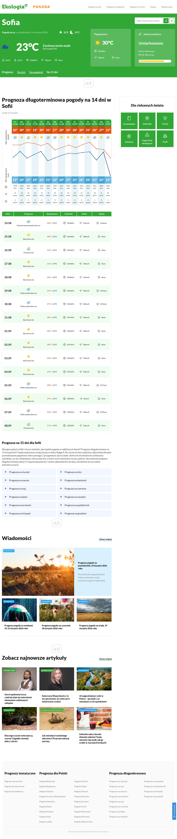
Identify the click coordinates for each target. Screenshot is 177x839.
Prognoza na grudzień (75, 513)
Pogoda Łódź (45, 817)
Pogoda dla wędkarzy (14, 791)
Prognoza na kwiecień (75, 480)
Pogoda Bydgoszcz (47, 786)
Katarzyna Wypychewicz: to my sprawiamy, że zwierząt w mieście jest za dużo (56, 699)
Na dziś (21, 72)
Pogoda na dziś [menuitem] (94, 7)
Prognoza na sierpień (75, 496)
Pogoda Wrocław (82, 817)
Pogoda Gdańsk (46, 791)
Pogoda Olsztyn (81, 781)
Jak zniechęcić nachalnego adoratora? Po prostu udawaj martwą (55, 738)
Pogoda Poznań (81, 791)
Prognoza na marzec (19, 480)
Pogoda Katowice (47, 802)
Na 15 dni (52, 72)
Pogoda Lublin (45, 822)
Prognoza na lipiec (18, 496)
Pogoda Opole (80, 786)
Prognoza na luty (73, 472)
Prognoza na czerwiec (75, 488)
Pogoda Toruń (80, 807)
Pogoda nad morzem (14, 781)
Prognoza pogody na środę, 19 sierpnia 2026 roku (93, 627)
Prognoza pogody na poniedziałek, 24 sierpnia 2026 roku (92, 566)
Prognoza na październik (77, 505)
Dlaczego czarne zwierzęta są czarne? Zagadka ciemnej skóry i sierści (19, 738)
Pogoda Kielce (45, 807)
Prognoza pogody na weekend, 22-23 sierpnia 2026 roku (19, 627)
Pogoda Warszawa (82, 812)
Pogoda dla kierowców (14, 786)
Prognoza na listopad (19, 513)
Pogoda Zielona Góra (83, 822)
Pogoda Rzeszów (81, 797)
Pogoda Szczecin (81, 802)
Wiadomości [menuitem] (166, 7)
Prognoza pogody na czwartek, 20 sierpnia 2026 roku (56, 627)
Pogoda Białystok (47, 781)
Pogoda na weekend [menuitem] (115, 7)
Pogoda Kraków (46, 812)
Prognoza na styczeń (19, 472)
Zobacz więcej (105, 539)
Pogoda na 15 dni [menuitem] (137, 7)
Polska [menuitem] (153, 7)
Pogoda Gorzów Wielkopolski (52, 797)
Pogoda (41, 7)
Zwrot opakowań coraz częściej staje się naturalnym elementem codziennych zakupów (18, 698)
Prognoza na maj (17, 488)
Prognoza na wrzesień (20, 505)
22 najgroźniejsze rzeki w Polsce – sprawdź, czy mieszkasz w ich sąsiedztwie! (93, 699)
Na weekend (36, 72)
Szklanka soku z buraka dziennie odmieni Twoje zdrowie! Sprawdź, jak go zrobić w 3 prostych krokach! (93, 738)
